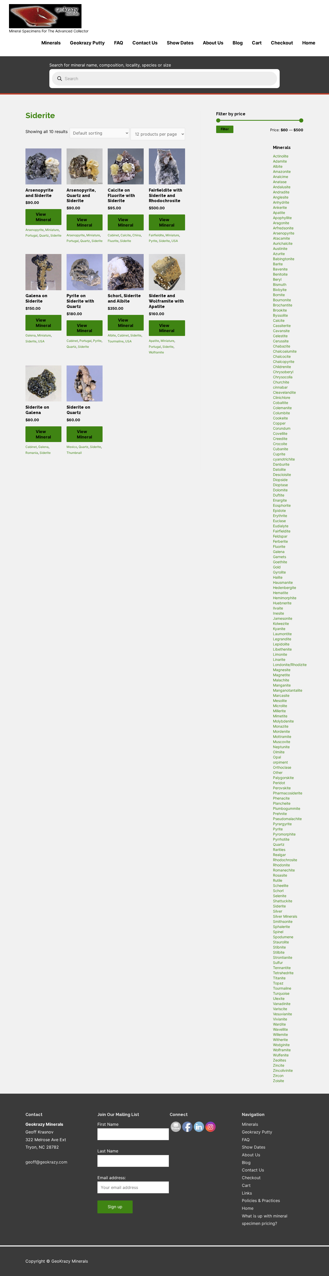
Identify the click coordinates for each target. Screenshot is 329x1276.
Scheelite (280, 885)
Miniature (52, 230)
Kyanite (279, 628)
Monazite (280, 726)
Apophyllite (282, 217)
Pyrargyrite (282, 824)
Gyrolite (279, 572)
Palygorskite (283, 777)
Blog (238, 42)
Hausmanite (283, 582)
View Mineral (43, 217)
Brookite (280, 310)
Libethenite (282, 649)
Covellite (280, 433)
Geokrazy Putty (87, 42)
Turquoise (281, 993)
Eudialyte (280, 526)
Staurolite (281, 942)
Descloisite (282, 474)
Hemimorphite (284, 598)
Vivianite (280, 1019)
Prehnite (280, 813)
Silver (277, 911)
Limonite (280, 654)
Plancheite (281, 803)
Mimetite (280, 716)
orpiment (280, 762)
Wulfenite (281, 1055)
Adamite (280, 161)
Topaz (278, 983)
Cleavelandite (284, 392)
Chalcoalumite (285, 351)
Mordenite (281, 731)
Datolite (279, 469)
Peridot (279, 783)
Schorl (278, 890)
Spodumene (283, 937)
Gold (277, 567)
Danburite (281, 464)
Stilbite (279, 952)
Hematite (280, 592)
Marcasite (281, 695)
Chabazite (281, 346)
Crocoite (280, 444)
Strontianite (282, 957)
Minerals (51, 42)
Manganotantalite (287, 690)
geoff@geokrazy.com (46, 1162)
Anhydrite (281, 202)
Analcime (280, 176)
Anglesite (280, 197)
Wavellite (280, 1029)
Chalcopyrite (283, 361)
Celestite (280, 336)
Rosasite (280, 875)
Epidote (279, 510)
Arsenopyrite (34, 230)
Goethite (280, 562)
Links (247, 1193)
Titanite (279, 978)
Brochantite (282, 305)
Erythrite (280, 515)
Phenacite (281, 798)
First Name (107, 1124)
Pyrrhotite (281, 839)
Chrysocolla (283, 377)
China (136, 235)
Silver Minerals (285, 916)
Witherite (280, 1039)
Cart (257, 42)
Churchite (281, 382)
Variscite (280, 1009)
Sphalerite (281, 926)
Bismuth (279, 284)
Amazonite (282, 171)
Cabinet (113, 235)
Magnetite (281, 675)
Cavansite (281, 331)
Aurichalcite (283, 243)
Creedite (280, 438)
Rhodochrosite (285, 860)
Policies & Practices (261, 1200)
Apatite (154, 341)
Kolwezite (281, 623)
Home (308, 42)
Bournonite (282, 300)
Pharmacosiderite (287, 793)
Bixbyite (280, 289)
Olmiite (279, 752)
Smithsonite (283, 921)
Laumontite (282, 634)
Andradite (281, 192)
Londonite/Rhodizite (290, 664)
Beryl (277, 279)
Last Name (107, 1150)
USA (174, 241)
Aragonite (281, 223)
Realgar (279, 854)
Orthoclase (282, 767)
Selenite (279, 896)
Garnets (279, 557)
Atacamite (281, 238)
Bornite (279, 295)
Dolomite (280, 490)
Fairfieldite (156, 235)
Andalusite (281, 187)
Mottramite (282, 736)
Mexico (72, 447)
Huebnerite (282, 603)
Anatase (280, 182)
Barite (278, 264)
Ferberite (280, 541)
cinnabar (280, 387)
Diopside (280, 479)
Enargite (280, 500)
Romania (31, 453)
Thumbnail (74, 453)
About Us (213, 42)
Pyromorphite (284, 834)
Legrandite (282, 639)
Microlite (280, 705)
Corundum (281, 428)
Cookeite (280, 418)
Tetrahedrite (283, 973)
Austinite (280, 248)
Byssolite (280, 315)
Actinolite (280, 156)
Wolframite (156, 352)
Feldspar (280, 536)
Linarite (279, 659)
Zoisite (278, 1080)
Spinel (278, 932)
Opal (277, 757)
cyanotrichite (284, 459)
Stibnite (279, 947)
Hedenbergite (284, 587)
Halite (277, 577)
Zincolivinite (283, 1070)
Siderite (55, 235)
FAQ (118, 42)
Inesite (278, 613)
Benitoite (280, 274)
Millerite (279, 711)
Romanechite (284, 870)
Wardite (279, 1024)
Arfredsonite (283, 228)
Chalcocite (282, 356)
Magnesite (281, 670)
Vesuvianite (282, 1014)
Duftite (278, 495)
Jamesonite (282, 618)
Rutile (277, 880)
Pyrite (153, 241)
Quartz (44, 235)
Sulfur (278, 962)
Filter (225, 129)
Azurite (279, 253)
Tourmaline (116, 341)
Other (277, 772)
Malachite (281, 680)
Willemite (280, 1034)
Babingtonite (283, 259)
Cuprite (279, 454)
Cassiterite (282, 325)
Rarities (279, 849)
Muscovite (281, 741)
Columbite (281, 413)
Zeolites (279, 1060)
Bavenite (280, 269)
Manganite (282, 685)
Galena (30, 335)
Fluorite (113, 241)
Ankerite (280, 207)
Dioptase (280, 485)
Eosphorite (282, 505)
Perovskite (282, 788)
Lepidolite (281, 644)
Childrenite (282, 366)
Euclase (279, 521)
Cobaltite (280, 402)
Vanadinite (281, 1003)
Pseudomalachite (287, 819)
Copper (279, 423)
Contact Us (145, 42)
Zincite (278, 1065)
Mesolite (280, 700)
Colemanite (282, 408)
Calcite (126, 235)
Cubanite (280, 449)
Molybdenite (283, 721)
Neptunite (281, 747)
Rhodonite (281, 865)
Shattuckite (282, 901)
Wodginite (281, 1045)
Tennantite (282, 967)
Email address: (111, 1177)
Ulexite (279, 998)
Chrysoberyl (283, 372)
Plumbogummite (286, 808)
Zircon (278, 1075)
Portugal (31, 235)
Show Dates (180, 42)
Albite (112, 335)
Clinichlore (281, 397)
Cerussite (281, 341)
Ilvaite (278, 608)
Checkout (282, 42)
